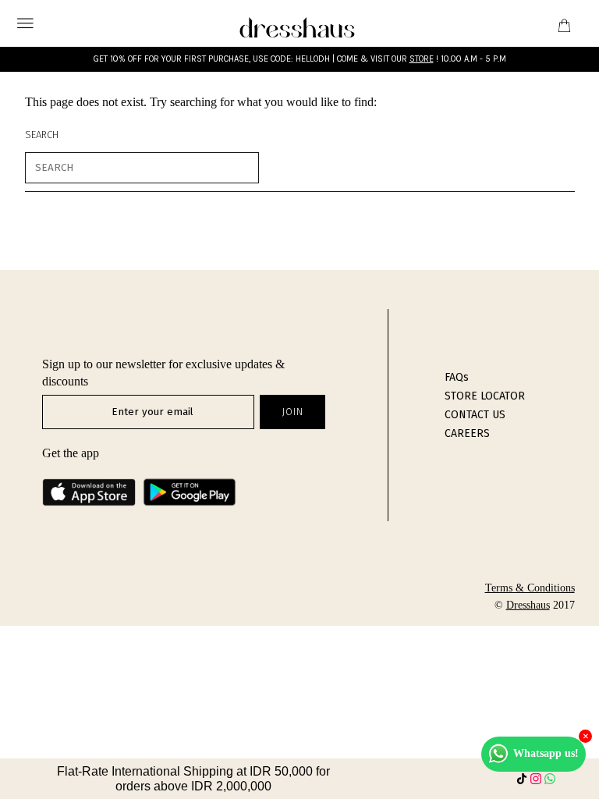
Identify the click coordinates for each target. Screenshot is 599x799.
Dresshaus (528, 605)
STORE (421, 59)
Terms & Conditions (530, 588)
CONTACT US (475, 414)
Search (41, 134)
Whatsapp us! (546, 753)
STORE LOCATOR (485, 396)
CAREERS (467, 433)
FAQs (457, 377)
